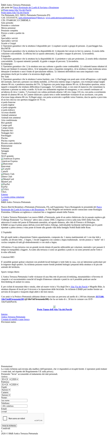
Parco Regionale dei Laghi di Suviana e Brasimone (36, 7)
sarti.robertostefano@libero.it (31, 18)
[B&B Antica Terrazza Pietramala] (1, 2)
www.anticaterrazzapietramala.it (60, 18)
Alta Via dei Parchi (79, 286)
